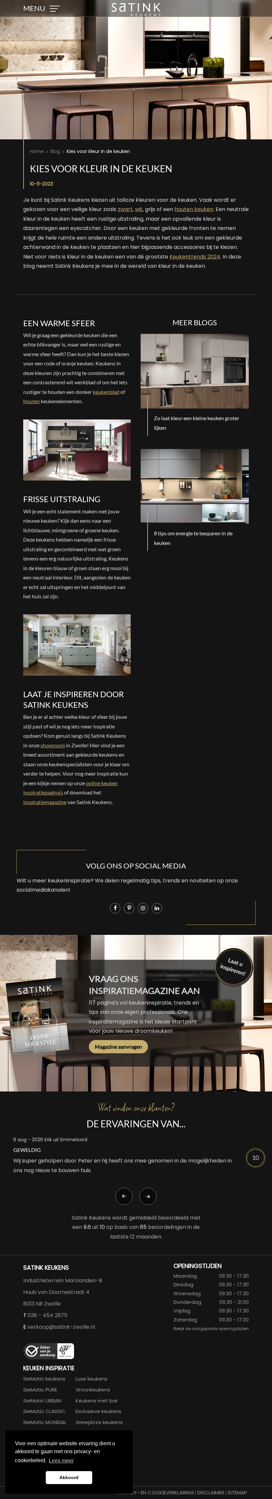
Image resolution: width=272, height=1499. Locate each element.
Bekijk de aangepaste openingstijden (211, 1328)
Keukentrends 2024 (195, 257)
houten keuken (193, 209)
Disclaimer (210, 1492)
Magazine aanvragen (118, 1046)
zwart (125, 209)
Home (37, 151)
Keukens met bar (97, 1400)
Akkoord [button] (69, 1477)
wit (139, 209)
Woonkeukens (93, 1389)
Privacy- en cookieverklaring (155, 1492)
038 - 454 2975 (47, 1315)
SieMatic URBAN (42, 1400)
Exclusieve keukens (98, 1411)
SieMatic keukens (44, 1378)
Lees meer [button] (61, 1460)
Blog (55, 151)
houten (31, 401)
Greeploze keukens (99, 1422)
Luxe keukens (91, 1378)
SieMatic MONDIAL (44, 1422)
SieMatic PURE (40, 1389)
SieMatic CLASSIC (44, 1411)
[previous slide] (124, 1196)
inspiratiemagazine (44, 802)
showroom (52, 745)
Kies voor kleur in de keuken (98, 151)
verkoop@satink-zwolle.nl (61, 1327)
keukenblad (106, 392)
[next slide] (148, 1196)
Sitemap (237, 1492)
